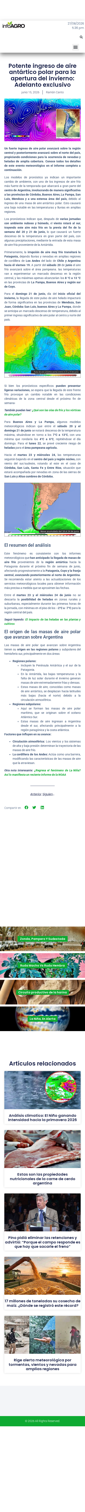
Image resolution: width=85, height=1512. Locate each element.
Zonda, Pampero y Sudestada (42, 939)
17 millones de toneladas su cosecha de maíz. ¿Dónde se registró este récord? (42, 1303)
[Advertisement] (42, 856)
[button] (81, 37)
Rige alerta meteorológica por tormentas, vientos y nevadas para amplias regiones (43, 1364)
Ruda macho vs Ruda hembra (42, 965)
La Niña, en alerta (42, 1019)
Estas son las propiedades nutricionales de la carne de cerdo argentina (42, 1179)
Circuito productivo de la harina (42, 992)
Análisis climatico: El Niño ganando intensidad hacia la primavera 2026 (42, 1118)
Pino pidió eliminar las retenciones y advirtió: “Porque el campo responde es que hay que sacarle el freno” (42, 1242)
